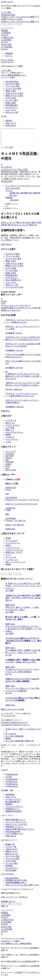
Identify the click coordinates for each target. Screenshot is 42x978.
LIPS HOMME (10, 870)
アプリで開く (6, 12)
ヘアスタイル (10, 420)
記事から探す (10, 103)
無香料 (8, 435)
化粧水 (8, 545)
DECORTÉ (9, 456)
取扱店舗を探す (11, 105)
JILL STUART (10, 470)
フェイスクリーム (12, 543)
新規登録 (9, 53)
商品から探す (10, 91)
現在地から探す (7, 181)
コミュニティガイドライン (16, 822)
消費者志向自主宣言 (13, 811)
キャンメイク (10, 451)
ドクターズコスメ (12, 425)
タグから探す (10, 98)
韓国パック (9, 430)
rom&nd (8, 464)
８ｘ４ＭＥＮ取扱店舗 (14, 736)
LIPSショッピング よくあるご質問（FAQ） (22, 885)
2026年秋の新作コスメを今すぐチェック (17, 308)
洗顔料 (8, 564)
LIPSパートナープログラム (16, 824)
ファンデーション (12, 548)
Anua (7, 468)
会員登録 (4, 901)
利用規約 (9, 804)
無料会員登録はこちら (17, 75)
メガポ (8, 442)
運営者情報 (9, 795)
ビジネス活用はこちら (14, 834)
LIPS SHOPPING (11, 82)
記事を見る (5, 411)
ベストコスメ (10, 110)
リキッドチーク (11, 439)
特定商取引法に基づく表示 (16, 880)
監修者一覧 (9, 844)
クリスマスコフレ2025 (14, 287)
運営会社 (9, 121)
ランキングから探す (13, 88)
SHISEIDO (9, 462)
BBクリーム (10, 423)
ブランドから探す (12, 86)
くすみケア (9, 437)
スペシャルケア (11, 541)
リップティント (11, 560)
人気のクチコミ (11, 849)
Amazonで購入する (31, 222)
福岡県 (8, 739)
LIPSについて (10, 123)
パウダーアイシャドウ (14, 550)
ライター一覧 (10, 847)
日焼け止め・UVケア (13, 552)
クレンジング (10, 557)
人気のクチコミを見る (14, 93)
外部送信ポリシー (12, 809)
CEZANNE (9, 454)
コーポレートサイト (13, 799)
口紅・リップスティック (15, 562)
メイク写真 (9, 428)
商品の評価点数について (15, 820)
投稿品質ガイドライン (14, 827)
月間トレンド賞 (11, 112)
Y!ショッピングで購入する (26, 225)
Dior (7, 460)
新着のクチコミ (11, 851)
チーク (8, 555)
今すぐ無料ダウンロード (11, 943)
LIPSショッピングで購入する (12, 222)
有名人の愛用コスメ (13, 280)
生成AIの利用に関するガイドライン (19, 829)
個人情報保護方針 (12, 802)
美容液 (8, 538)
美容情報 (9, 866)
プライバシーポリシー (14, 806)
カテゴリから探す (12, 84)
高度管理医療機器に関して (16, 883)
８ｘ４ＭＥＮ (10, 734)
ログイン (9, 56)
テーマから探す (11, 100)
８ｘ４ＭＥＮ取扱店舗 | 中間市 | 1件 (19, 741)
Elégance (8, 458)
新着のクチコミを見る (14, 96)
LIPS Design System (12, 831)
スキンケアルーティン (14, 432)
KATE (7, 466)
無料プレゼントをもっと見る (12, 709)
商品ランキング (11, 854)
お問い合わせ (10, 125)
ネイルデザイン (11, 107)
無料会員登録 (26, 943)
